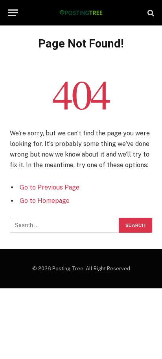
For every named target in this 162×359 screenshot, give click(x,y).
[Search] (150, 13)
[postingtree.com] (81, 13)
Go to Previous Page (49, 187)
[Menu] (13, 13)
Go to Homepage (45, 200)
